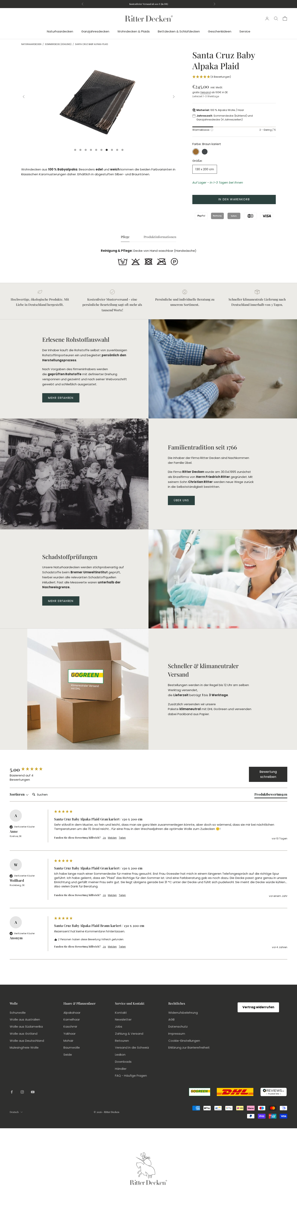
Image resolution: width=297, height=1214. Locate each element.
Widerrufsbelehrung (183, 1012)
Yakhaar (69, 1033)
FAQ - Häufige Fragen (131, 1075)
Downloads (123, 1061)
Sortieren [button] (17, 794)
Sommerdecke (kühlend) (58, 44)
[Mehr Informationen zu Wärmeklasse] (212, 130)
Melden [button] (112, 837)
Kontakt (121, 1012)
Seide (67, 1054)
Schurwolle (18, 1012)
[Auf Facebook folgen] (12, 1092)
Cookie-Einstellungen (184, 1040)
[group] (31, 769)
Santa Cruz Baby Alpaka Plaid (91, 44)
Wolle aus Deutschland (27, 1040)
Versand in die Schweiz (132, 1047)
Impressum (176, 1033)
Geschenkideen (219, 31)
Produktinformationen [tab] (160, 237)
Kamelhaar (71, 1019)
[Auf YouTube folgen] (33, 1092)
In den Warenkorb (234, 199)
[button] (234, 77)
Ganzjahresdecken (95, 31)
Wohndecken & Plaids (133, 31)
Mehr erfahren (61, 398)
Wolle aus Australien (25, 1019)
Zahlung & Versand (129, 1033)
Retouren (122, 1040)
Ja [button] (104, 837)
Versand (205, 92)
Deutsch (14, 1112)
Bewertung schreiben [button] (268, 774)
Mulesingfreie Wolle (24, 1047)
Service (244, 31)
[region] (99, 96)
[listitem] (123, 262)
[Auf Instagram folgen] (22, 1092)
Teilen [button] (122, 837)
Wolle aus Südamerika (26, 1026)
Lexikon (120, 1054)
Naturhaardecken (60, 31)
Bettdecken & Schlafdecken (179, 31)
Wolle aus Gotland (23, 1033)
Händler (120, 1069)
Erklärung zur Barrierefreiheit (189, 1047)
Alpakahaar (71, 1012)
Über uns (181, 500)
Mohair (68, 1040)
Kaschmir (70, 1026)
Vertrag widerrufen (258, 1007)
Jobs (118, 1026)
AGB (171, 1019)
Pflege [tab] (125, 237)
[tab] (270, 795)
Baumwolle (71, 1047)
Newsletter (123, 1019)
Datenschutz (178, 1026)
